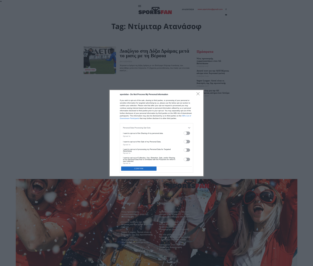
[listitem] (156, 128)
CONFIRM (138, 168)
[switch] (187, 133)
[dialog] (156, 133)
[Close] (198, 94)
